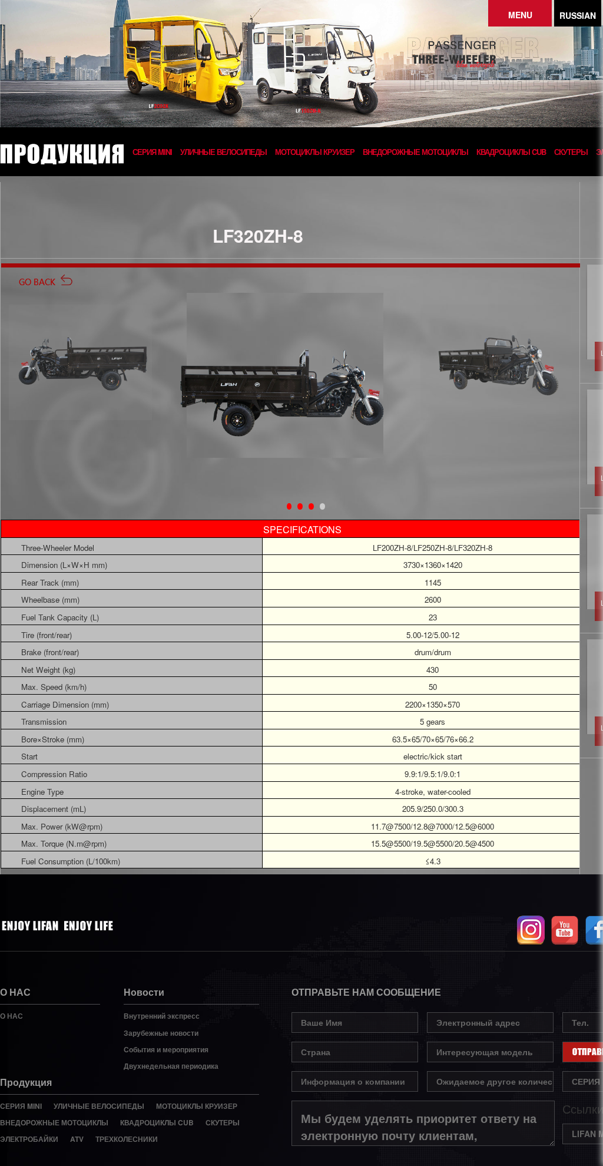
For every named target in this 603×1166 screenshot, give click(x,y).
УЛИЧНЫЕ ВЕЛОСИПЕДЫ (223, 151)
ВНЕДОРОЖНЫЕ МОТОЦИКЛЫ (415, 151)
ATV (77, 1139)
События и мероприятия (166, 1049)
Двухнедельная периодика (171, 1066)
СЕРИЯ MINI (152, 151)
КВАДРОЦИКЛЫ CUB (511, 151)
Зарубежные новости (161, 1033)
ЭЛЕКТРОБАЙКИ (29, 1139)
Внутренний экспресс (162, 1015)
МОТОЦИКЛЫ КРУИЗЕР (314, 151)
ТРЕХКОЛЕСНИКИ (126, 1139)
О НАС (11, 1015)
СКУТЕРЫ (571, 151)
